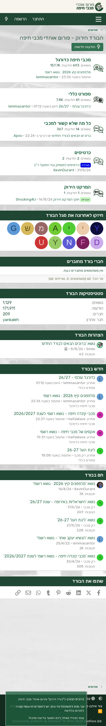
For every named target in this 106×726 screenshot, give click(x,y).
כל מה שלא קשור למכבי (67, 123)
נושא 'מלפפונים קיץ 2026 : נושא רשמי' (64, 483)
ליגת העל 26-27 (81, 450)
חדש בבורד (92, 369)
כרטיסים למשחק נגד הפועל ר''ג (62, 165)
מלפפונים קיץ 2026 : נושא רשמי (68, 72)
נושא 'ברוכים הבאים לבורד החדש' (68, 343)
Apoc (18, 136)
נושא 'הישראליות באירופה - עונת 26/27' (62, 501)
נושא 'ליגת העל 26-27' (76, 520)
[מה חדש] (6, 19)
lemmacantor (47, 77)
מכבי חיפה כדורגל (73, 59)
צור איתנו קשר (92, 706)
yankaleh (11, 319)
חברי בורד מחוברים (85, 261)
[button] (100, 698)
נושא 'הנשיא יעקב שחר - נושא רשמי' (66, 537)
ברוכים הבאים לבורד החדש (71, 136)
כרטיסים (82, 152)
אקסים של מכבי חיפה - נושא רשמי (67, 431)
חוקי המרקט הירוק (71, 199)
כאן (61, 710)
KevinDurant (64, 170)
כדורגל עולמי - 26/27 (75, 106)
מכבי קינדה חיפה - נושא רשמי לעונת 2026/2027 (54, 413)
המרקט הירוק (77, 187)
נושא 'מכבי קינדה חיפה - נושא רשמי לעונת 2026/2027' (49, 556)
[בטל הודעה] (10, 696)
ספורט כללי (79, 94)
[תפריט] (98, 19)
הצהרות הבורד (89, 335)
